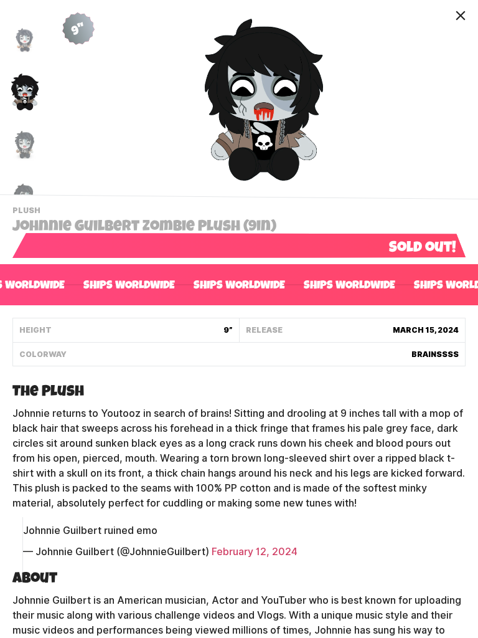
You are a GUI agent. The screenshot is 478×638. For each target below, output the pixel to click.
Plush (28, 212)
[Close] (460, 15)
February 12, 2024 (255, 552)
